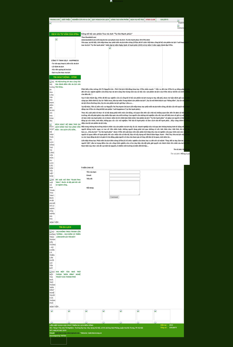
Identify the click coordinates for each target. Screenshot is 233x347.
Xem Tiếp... (55, 222)
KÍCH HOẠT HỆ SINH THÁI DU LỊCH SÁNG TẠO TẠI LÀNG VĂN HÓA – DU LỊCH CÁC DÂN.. (67, 126)
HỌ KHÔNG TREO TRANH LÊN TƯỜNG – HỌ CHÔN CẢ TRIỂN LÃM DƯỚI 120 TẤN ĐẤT (68, 234)
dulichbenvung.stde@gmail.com (67, 333)
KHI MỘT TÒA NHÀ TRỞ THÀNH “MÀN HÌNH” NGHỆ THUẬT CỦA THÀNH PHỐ (68, 274)
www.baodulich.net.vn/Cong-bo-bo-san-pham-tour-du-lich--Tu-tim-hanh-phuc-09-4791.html (115, 40)
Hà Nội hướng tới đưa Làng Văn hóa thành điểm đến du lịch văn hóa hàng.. (67, 84)
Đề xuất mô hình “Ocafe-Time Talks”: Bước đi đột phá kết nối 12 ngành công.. (68, 182)
